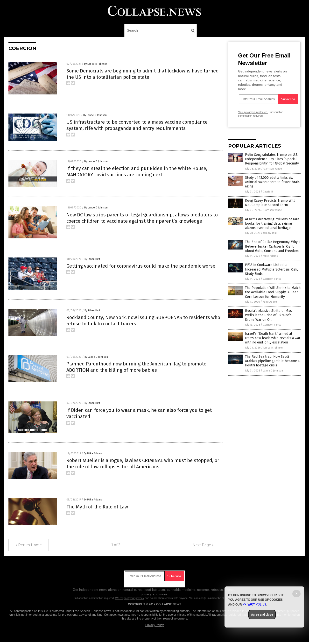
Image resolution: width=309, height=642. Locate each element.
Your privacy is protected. (253, 112)
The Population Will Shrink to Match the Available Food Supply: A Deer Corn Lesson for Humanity (273, 292)
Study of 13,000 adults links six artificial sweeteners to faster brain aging (272, 182)
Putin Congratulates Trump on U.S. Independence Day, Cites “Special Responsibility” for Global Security (272, 159)
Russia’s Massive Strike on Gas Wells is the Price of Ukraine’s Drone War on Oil (268, 315)
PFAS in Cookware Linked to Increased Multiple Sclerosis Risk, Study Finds (271, 269)
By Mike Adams (93, 453)
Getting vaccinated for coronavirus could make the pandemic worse (140, 266)
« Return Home (28, 545)
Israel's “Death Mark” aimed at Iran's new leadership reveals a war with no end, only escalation (272, 338)
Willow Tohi (270, 233)
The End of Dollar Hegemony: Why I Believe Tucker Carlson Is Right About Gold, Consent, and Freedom (272, 246)
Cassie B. (268, 191)
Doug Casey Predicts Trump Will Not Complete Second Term (270, 203)
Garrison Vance (272, 168)
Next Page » (203, 545)
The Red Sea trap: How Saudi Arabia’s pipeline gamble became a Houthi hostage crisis (272, 361)
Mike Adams (270, 255)
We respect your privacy (129, 598)
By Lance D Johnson (95, 63)
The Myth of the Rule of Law (97, 507)
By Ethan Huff (92, 259)
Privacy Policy (154, 625)
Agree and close (262, 614)
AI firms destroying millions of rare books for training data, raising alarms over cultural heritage (272, 223)
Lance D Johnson (273, 347)
